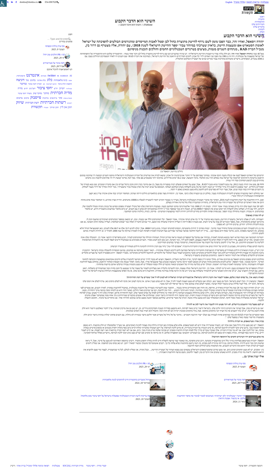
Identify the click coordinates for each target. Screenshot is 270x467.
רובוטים (69, 103)
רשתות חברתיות (53, 102)
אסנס (70, 80)
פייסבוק (35, 97)
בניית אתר (21, 465)
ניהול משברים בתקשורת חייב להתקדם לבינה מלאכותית (126, 379)
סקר (60, 98)
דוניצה (20, 80)
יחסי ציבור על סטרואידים (235, 379)
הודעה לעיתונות (51, 84)
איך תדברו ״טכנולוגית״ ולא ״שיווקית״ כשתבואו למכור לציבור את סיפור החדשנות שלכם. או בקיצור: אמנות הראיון (211, 397)
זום (44, 84)
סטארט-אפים (68, 98)
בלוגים (33, 80)
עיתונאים (53, 98)
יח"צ (56, 88)
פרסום (26, 98)
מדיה (20, 88)
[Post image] (253, 368)
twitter (52, 75)
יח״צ (26, 88)
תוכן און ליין (66, 107)
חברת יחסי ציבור (35, 84)
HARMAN (64, 76)
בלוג (49, 80)
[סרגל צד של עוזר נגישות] (3, 3)
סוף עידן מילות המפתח (236, 363)
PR (58, 76)
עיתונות (45, 98)
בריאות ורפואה (252, 2)
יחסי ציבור (45, 88)
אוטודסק (43, 76)
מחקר (46, 93)
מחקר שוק (37, 93)
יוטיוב (62, 88)
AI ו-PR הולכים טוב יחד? (139, 363)
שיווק (20, 102)
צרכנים (19, 98)
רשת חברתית (32, 102)
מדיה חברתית (61, 92)
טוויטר (23, 83)
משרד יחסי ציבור (25, 93)
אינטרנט (32, 75)
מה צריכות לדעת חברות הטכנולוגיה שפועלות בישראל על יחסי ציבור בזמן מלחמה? (115, 396)
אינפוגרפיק (21, 76)
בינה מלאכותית (60, 80)
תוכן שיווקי (54, 107)
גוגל (27, 80)
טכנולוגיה (265, 2)
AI (70, 75)
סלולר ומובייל (239, 2)
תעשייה (46, 107)
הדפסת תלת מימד (65, 84)
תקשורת (36, 107)
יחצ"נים (32, 88)
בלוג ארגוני (41, 80)
